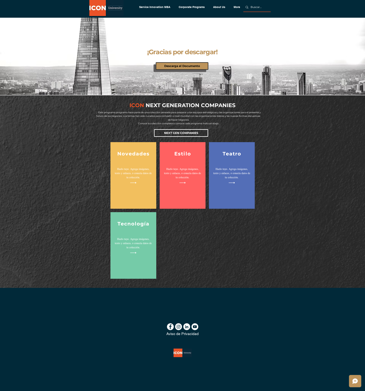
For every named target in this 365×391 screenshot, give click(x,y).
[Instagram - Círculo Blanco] (178, 326)
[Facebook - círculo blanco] (170, 326)
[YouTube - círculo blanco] (194, 326)
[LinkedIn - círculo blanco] (186, 326)
